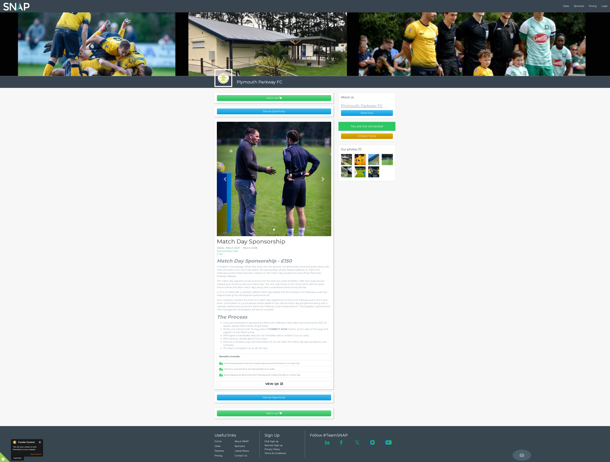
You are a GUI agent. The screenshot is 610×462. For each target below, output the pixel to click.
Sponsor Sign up (273, 445)
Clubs (566, 6)
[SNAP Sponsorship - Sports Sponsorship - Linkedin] (327, 442)
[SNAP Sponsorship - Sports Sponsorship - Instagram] (372, 442)
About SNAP (242, 441)
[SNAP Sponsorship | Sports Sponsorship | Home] (14, 6)
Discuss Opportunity (274, 111)
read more (17, 458)
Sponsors (579, 6)
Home (218, 441)
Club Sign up (271, 441)
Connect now (367, 136)
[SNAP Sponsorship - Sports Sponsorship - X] (357, 442)
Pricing (592, 6)
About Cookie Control (14, 442)
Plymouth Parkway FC (259, 82)
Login (604, 6)
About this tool (35, 454)
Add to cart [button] (272, 98)
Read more (367, 113)
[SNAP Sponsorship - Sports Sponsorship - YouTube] (388, 442)
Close (40, 442)
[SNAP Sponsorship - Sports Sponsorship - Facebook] (341, 442)
